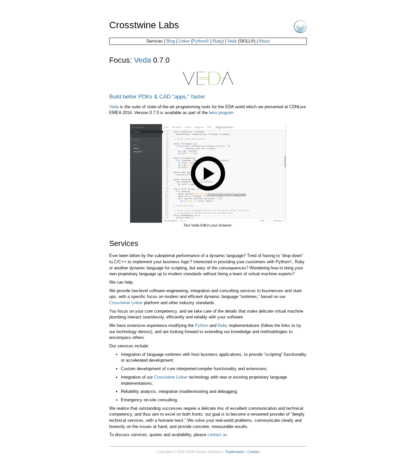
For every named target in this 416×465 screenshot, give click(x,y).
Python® (200, 41)
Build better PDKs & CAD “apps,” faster (157, 96)
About (264, 41)
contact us (217, 434)
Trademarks (234, 452)
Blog (170, 41)
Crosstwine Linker (126, 302)
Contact (253, 452)
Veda (232, 41)
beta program (221, 112)
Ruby (217, 41)
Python (201, 325)
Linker (184, 41)
